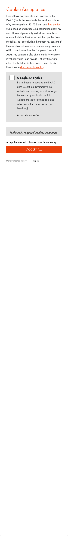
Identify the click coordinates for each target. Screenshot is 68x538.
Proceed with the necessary (42, 142)
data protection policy (32, 67)
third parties (54, 24)
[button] (37, 115)
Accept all (34, 149)
